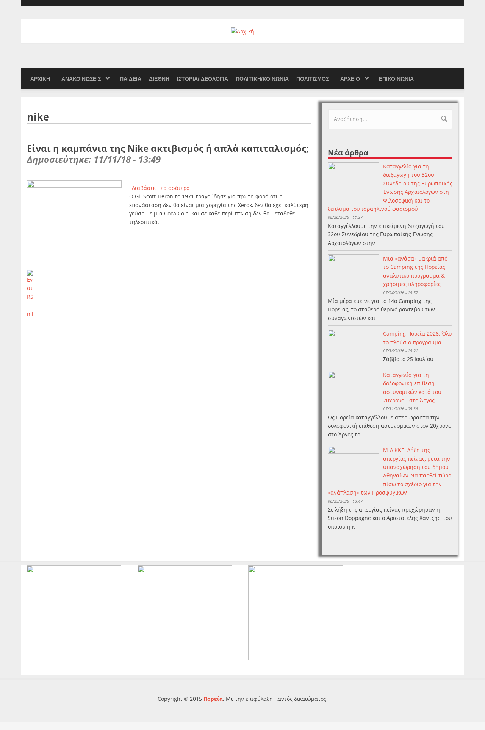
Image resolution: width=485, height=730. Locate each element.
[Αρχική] (242, 31)
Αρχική (40, 79)
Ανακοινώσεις (81, 79)
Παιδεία (130, 79)
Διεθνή (159, 79)
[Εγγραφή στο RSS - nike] (169, 294)
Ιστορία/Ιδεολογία (202, 79)
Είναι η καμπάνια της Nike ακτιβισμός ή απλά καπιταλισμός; (168, 148)
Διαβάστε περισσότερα (161, 188)
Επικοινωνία (396, 79)
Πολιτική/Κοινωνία (262, 79)
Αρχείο (350, 79)
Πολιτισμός (312, 79)
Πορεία (213, 698)
